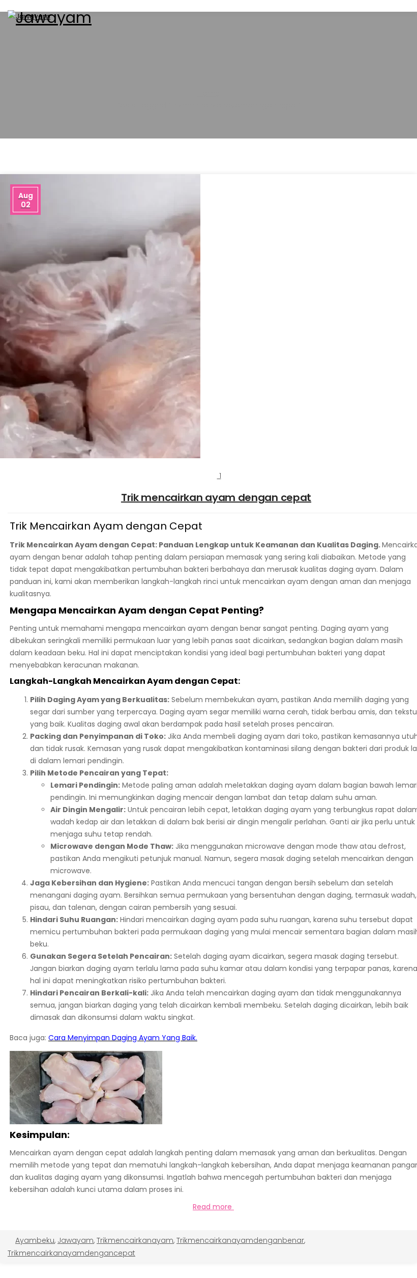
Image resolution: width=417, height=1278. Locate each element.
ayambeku (34, 1240)
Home (209, 93)
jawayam (75, 1240)
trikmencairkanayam (135, 1240)
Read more (213, 1207)
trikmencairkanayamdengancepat (71, 1253)
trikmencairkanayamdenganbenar (240, 1240)
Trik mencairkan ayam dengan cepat (216, 497)
